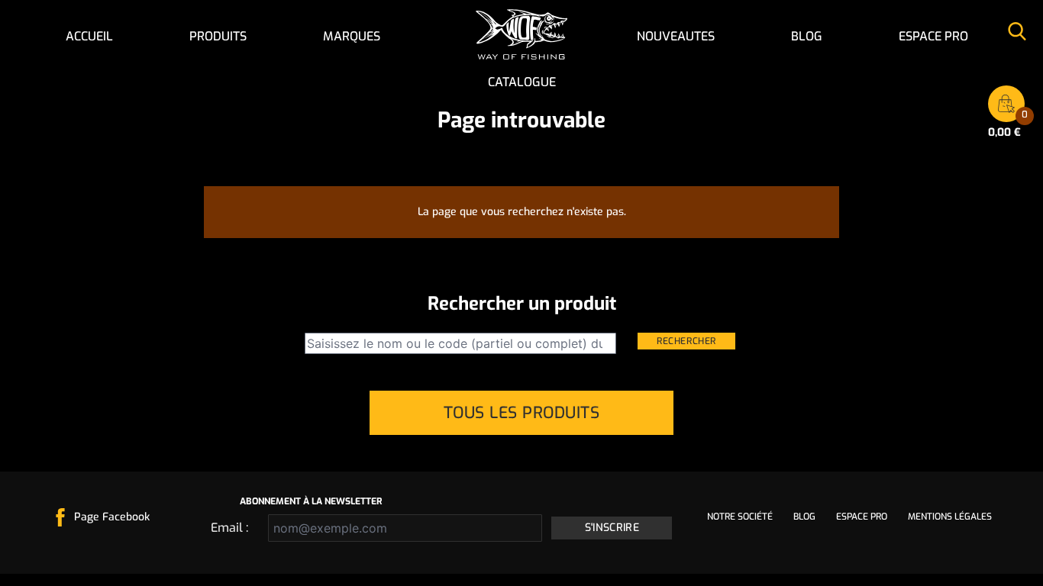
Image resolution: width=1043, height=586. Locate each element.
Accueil (89, 36)
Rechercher (686, 341)
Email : (229, 528)
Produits (218, 36)
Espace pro (933, 36)
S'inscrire (612, 527)
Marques (351, 36)
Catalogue (522, 82)
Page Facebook (112, 517)
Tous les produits (522, 412)
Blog (806, 36)
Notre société (740, 516)
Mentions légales (950, 516)
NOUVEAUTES (676, 36)
